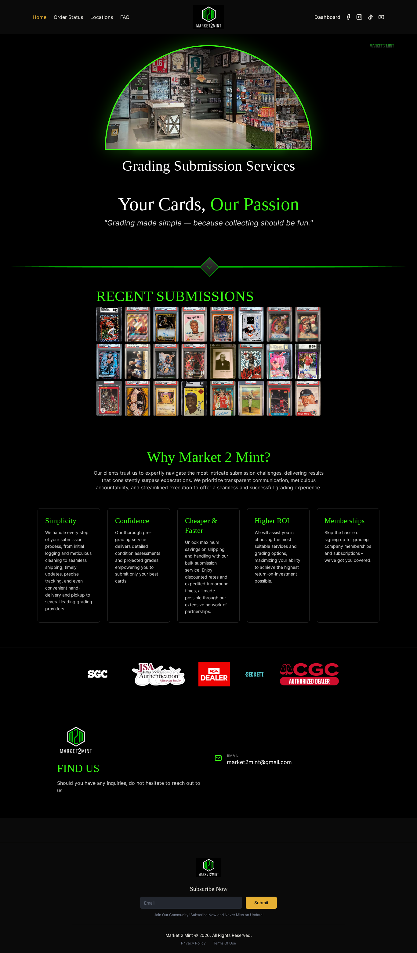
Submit (261, 902)
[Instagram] (359, 17)
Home (39, 17)
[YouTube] (381, 17)
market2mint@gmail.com (259, 762)
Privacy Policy (193, 943)
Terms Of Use (224, 943)
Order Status (68, 17)
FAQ (124, 17)
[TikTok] (370, 17)
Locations (101, 17)
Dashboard (327, 17)
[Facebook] (348, 17)
